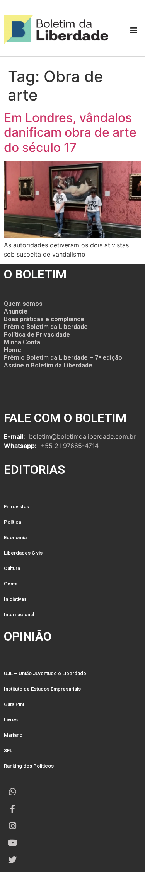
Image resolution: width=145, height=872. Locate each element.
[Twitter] (12, 859)
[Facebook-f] (12, 808)
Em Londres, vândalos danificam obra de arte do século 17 (70, 132)
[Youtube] (12, 842)
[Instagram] (12, 825)
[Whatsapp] (12, 791)
